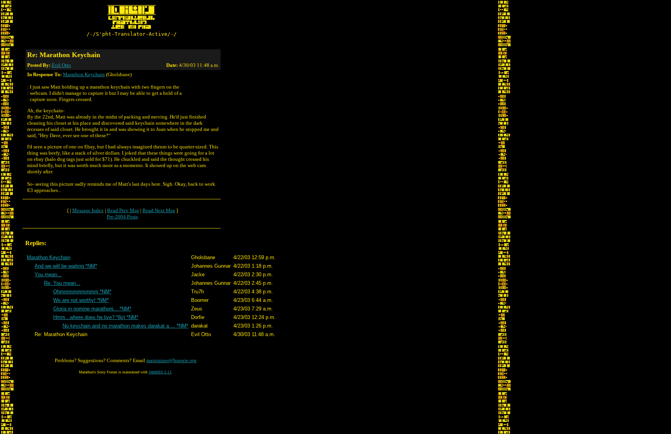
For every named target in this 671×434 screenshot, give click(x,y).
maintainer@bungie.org (171, 360)
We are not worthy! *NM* (81, 300)
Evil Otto (61, 65)
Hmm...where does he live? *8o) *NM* (95, 317)
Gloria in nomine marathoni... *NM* (92, 309)
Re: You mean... (62, 283)
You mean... (48, 274)
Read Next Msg (159, 210)
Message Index (88, 210)
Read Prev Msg (123, 210)
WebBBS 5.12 (160, 372)
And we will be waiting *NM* (66, 266)
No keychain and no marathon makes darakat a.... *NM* (125, 326)
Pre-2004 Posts (122, 217)
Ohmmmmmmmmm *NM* (82, 292)
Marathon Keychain (84, 74)
